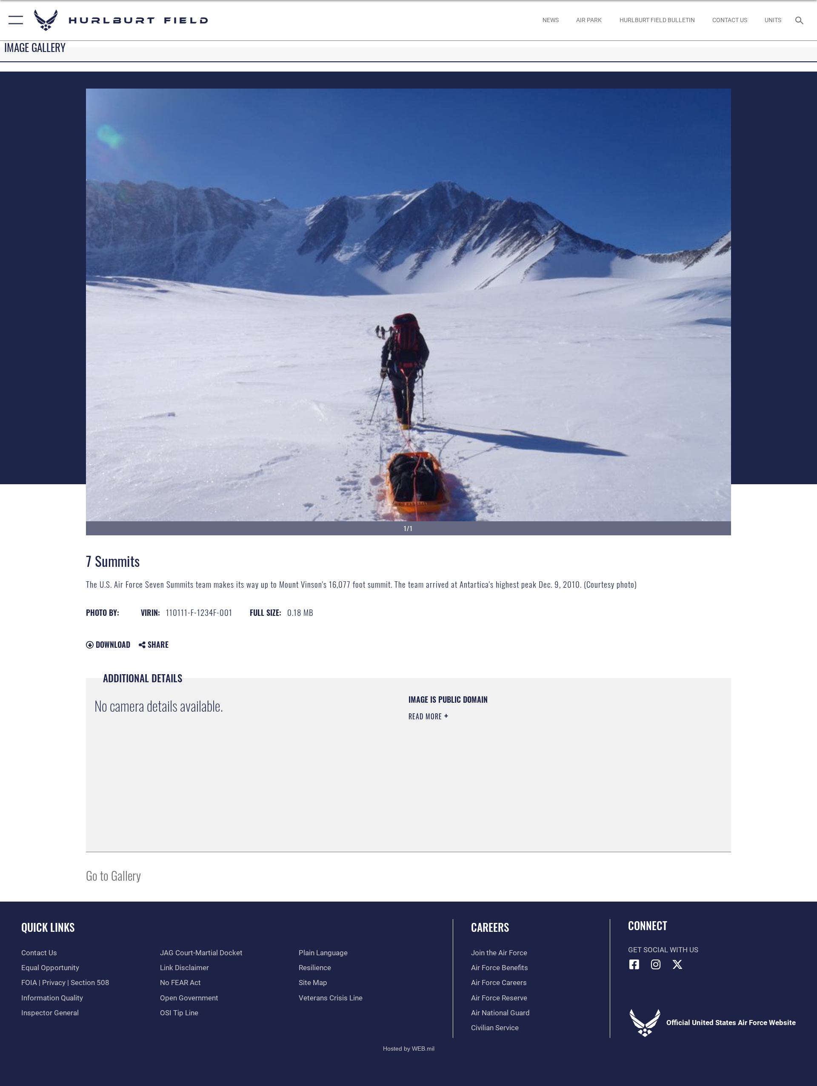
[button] (14, 20)
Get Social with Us (663, 950)
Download (112, 644)
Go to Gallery (113, 875)
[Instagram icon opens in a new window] (655, 964)
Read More (426, 716)
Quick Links (47, 927)
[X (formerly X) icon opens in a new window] (677, 964)
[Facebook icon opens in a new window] (634, 964)
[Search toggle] (800, 20)
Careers (490, 927)
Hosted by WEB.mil (408, 1048)
